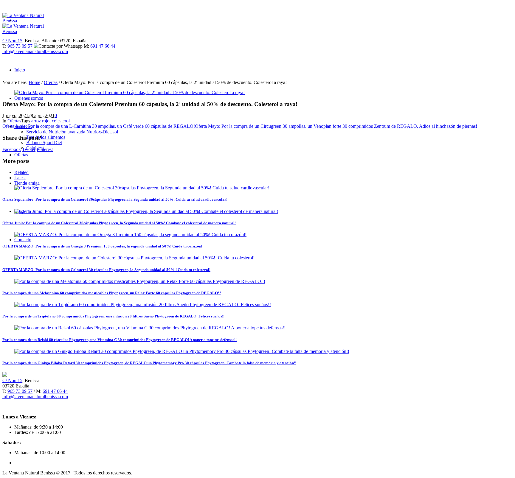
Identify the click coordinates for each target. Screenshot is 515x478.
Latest (20, 177)
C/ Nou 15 (12, 40)
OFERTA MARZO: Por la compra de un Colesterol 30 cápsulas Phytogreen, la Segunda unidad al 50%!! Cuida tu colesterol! (106, 269)
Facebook (11, 149)
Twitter (28, 149)
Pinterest (45, 149)
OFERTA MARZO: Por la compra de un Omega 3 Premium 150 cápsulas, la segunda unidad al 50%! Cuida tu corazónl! (103, 246)
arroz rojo (40, 120)
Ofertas (51, 82)
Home (34, 82)
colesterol (61, 120)
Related (21, 172)
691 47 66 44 (102, 46)
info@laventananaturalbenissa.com (35, 51)
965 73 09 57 (19, 46)
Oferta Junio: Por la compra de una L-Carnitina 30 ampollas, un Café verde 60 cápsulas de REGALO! (98, 126)
